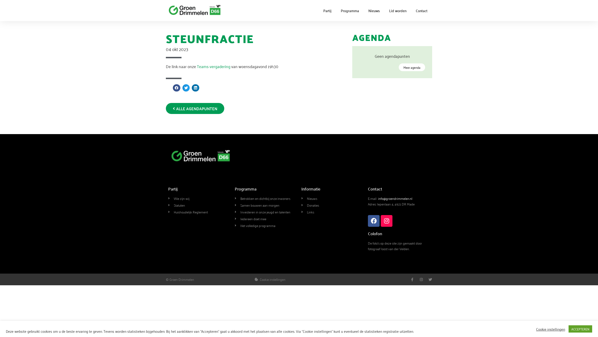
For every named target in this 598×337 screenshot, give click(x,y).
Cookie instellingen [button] (550, 329)
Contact (421, 10)
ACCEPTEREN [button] (580, 329)
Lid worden (397, 10)
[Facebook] (374, 221)
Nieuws (374, 10)
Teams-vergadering (213, 66)
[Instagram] (386, 221)
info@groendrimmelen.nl (395, 198)
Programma (350, 10)
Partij (327, 10)
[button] (176, 88)
